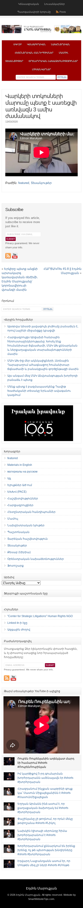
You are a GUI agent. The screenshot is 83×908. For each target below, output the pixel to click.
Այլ (9, 478)
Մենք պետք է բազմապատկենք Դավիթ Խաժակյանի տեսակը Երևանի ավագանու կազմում (39, 391)
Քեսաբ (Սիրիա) (19, 552)
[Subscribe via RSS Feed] (8, 256)
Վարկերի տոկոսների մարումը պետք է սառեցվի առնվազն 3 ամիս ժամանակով (41, 106)
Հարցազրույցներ (20, 505)
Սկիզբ (17, 44)
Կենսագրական (28, 4)
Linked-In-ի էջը (17, 622)
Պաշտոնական (18, 532)
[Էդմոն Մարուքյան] (41, 32)
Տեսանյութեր (14, 61)
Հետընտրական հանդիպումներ (34, 52)
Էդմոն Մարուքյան (41, 888)
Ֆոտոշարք (15, 565)
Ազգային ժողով (18, 629)
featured (23, 183)
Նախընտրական (60, 44)
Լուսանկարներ (54, 4)
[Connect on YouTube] (15, 256)
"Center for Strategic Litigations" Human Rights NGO (40, 616)
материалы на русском (22, 471)
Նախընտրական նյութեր (25, 525)
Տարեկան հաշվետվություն (27, 538)
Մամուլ (63, 52)
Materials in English (19, 465)
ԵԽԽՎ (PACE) (17, 491)
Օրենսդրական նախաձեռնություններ (53, 61)
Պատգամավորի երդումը (34, 11)
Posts (62, 11)
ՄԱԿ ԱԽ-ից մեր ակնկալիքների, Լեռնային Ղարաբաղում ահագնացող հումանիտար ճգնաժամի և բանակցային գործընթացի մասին (43, 365)
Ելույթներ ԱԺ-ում (19, 485)
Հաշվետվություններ (22, 498)
